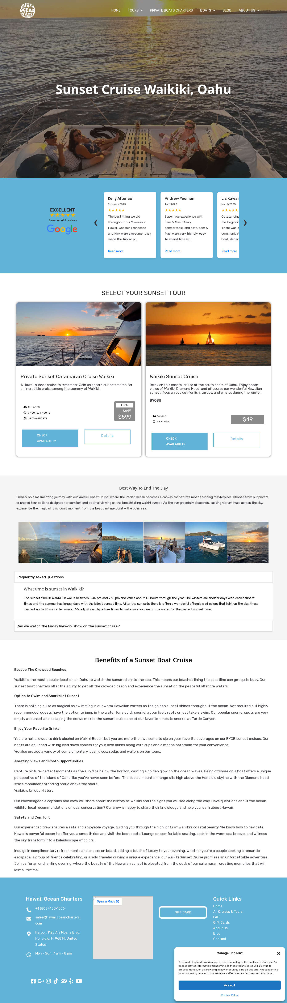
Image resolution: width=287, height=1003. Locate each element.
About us (220, 928)
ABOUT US (247, 10)
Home (217, 906)
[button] (278, 953)
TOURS (133, 10)
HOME (115, 10)
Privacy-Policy (229, 995)
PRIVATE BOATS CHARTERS (171, 10)
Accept (229, 985)
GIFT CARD (183, 912)
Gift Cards (221, 923)
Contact (219, 939)
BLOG (226, 10)
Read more (116, 251)
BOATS (205, 10)
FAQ (216, 917)
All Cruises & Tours (227, 912)
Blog (216, 933)
